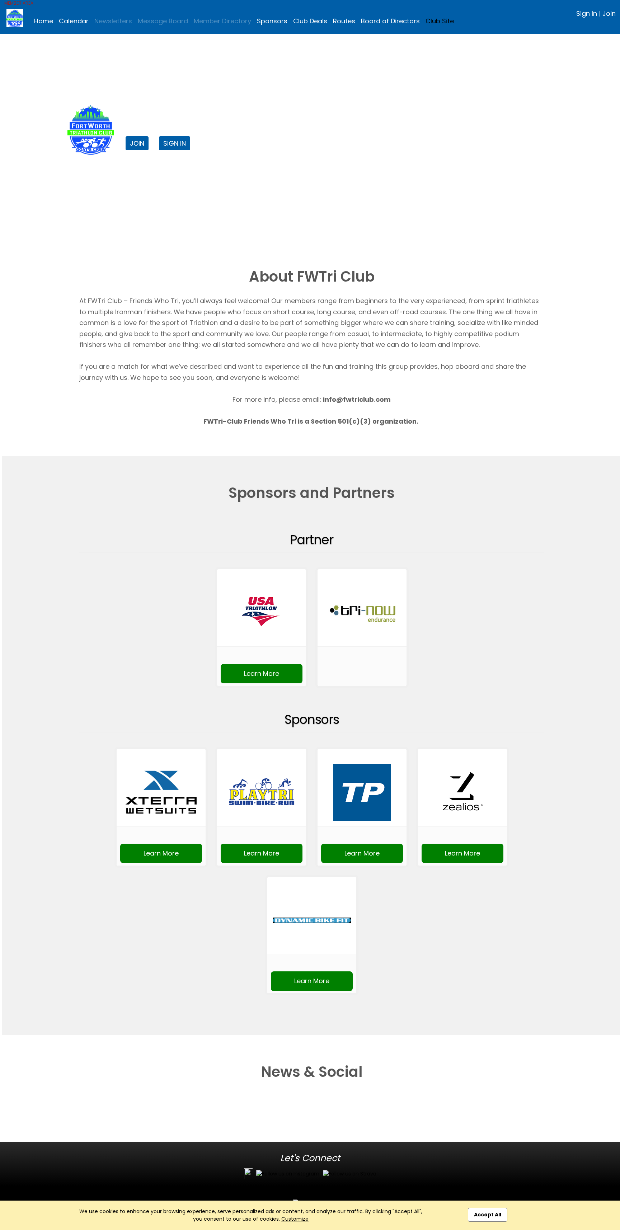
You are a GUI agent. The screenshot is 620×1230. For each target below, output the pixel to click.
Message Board (163, 21)
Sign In (586, 13)
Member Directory (222, 21)
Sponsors (272, 21)
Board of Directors (390, 21)
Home (43, 21)
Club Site (440, 21)
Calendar (74, 21)
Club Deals (310, 21)
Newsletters (113, 21)
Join (609, 13)
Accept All (487, 1214)
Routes (344, 21)
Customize (295, 1218)
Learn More (261, 673)
